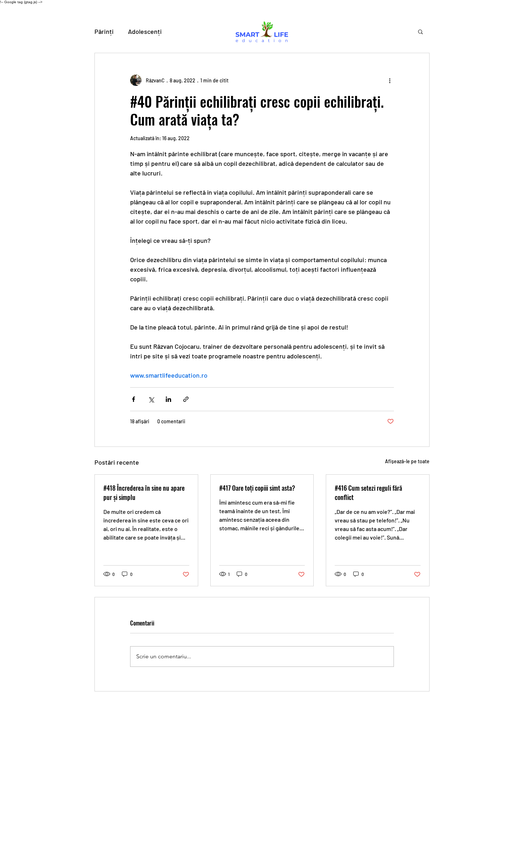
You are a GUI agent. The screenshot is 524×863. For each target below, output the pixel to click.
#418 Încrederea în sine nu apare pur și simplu (144, 492)
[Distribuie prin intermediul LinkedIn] (168, 399)
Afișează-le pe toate (407, 461)
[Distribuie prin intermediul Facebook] (133, 399)
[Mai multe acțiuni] (389, 80)
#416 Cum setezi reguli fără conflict (368, 492)
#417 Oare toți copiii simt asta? (257, 487)
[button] (420, 31)
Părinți (104, 31)
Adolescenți (145, 31)
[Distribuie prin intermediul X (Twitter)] (151, 399)
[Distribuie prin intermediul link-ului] (186, 399)
